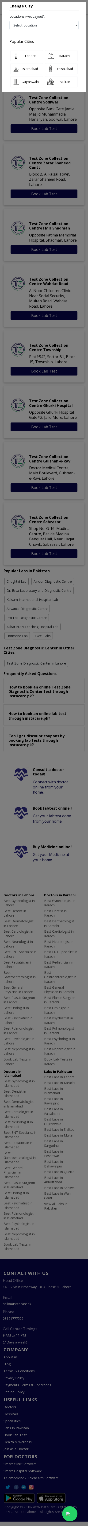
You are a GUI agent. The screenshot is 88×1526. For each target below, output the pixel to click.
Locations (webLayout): (27, 16)
